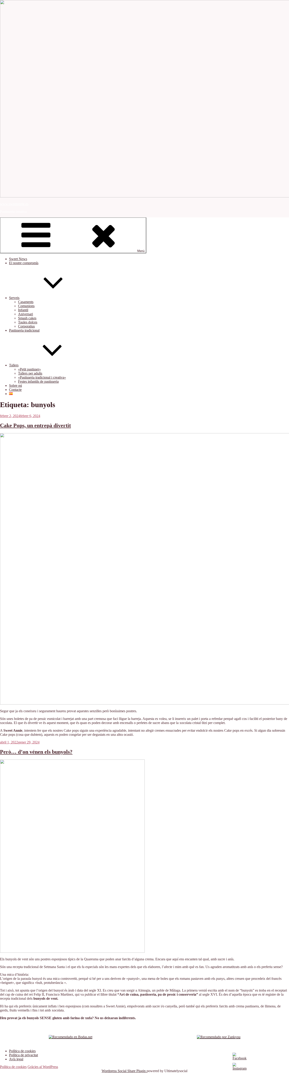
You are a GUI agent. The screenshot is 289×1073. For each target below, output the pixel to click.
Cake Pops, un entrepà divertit (35, 425)
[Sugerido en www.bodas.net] (70, 1037)
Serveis (14, 298)
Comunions (26, 306)
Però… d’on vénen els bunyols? (36, 752)
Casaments (25, 302)
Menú (140, 251)
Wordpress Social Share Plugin (124, 1071)
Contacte (15, 390)
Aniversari (25, 314)
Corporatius (26, 326)
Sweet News (18, 259)
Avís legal (16, 1059)
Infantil (23, 310)
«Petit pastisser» (29, 369)
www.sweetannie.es (14, 204)
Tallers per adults (30, 373)
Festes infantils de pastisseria (38, 381)
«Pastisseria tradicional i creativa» (42, 377)
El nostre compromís (23, 263)
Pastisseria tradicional (24, 330)
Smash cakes (27, 318)
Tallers (14, 365)
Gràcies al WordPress (43, 1067)
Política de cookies (22, 1051)
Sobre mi (15, 385)
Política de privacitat (23, 1055)
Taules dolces (27, 322)
